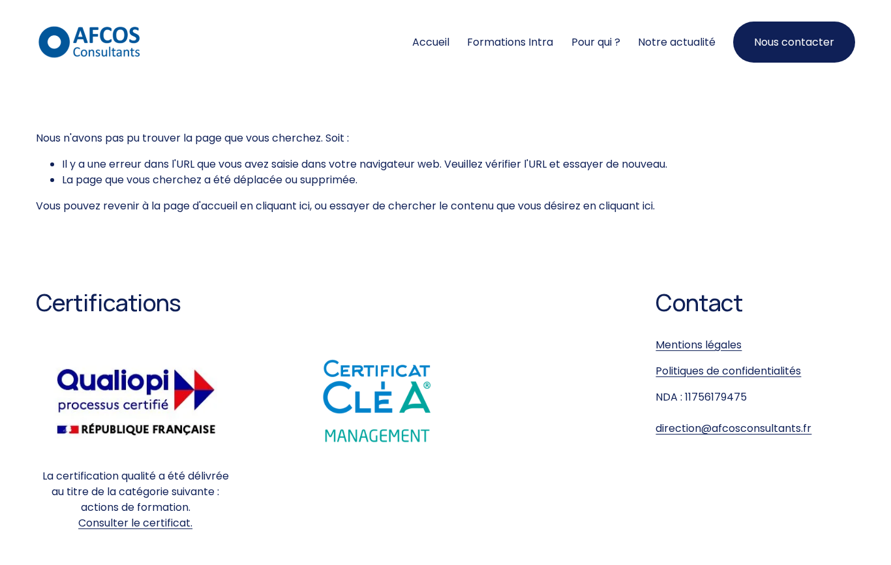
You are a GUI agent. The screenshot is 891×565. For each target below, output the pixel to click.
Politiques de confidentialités (728, 370)
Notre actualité (677, 42)
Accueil (430, 42)
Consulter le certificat (134, 522)
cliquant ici (283, 205)
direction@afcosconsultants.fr (733, 428)
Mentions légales (699, 344)
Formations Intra (510, 42)
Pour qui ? (595, 42)
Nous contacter (794, 42)
